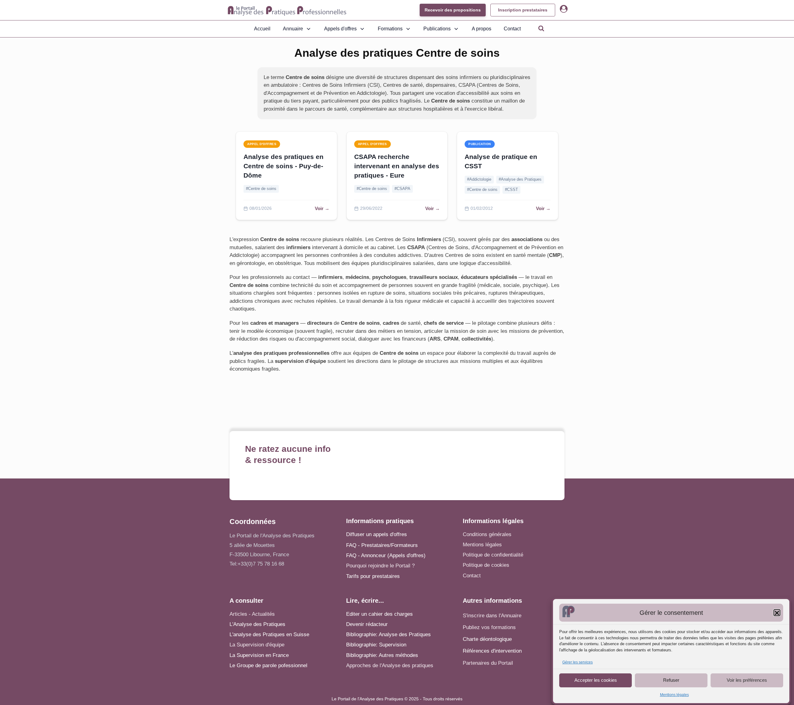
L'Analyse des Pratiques (257, 624)
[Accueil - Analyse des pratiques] (287, 10)
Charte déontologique (487, 639)
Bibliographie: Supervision (376, 645)
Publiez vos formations (489, 627)
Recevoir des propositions (453, 9)
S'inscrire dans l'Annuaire (492, 616)
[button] (777, 613)
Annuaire (293, 28)
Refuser (671, 680)
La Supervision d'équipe (257, 645)
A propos (481, 28)
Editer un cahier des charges (379, 614)
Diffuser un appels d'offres (376, 534)
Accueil (262, 28)
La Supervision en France (259, 655)
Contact (512, 28)
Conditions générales (487, 534)
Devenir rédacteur (367, 624)
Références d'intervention (492, 651)
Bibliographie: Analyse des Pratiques (388, 634)
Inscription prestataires (522, 9)
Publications (437, 28)
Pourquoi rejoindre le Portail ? (380, 566)
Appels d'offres (340, 28)
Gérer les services (577, 662)
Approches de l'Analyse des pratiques (389, 665)
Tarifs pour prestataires (373, 576)
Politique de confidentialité (493, 555)
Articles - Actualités (252, 614)
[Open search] (541, 28)
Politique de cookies (486, 565)
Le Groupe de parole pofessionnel (268, 665)
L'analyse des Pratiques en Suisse (269, 634)
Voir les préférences (747, 680)
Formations (390, 28)
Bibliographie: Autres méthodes (382, 655)
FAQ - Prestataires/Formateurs (382, 545)
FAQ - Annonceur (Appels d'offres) (386, 555)
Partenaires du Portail (489, 663)
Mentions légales (674, 695)
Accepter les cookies (595, 680)
